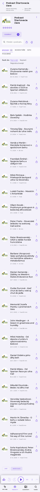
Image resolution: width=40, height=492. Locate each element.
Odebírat (8, 34)
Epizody (7, 50)
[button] (19, 6)
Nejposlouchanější (17, 63)
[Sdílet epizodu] (36, 72)
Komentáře (20, 50)
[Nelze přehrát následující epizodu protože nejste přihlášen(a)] (27, 480)
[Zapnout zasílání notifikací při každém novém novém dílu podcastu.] (31, 42)
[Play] (20, 479)
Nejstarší (23, 60)
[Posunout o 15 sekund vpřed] (14, 480)
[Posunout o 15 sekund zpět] (9, 480)
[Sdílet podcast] (27, 42)
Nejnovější (14, 60)
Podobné (6, 54)
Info (29, 50)
